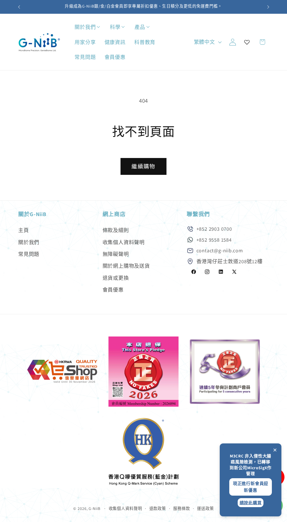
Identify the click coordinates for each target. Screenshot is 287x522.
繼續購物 (143, 166)
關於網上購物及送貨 (126, 265)
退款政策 (157, 508)
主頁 (23, 230)
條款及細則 (116, 230)
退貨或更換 (116, 277)
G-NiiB (94, 508)
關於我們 (28, 242)
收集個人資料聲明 (124, 242)
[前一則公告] (19, 7)
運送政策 (205, 508)
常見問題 (28, 254)
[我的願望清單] (247, 42)
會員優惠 (113, 289)
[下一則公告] (268, 7)
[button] (104, 27)
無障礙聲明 (116, 254)
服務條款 (181, 508)
